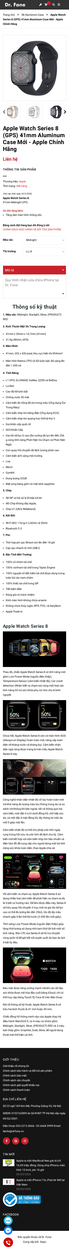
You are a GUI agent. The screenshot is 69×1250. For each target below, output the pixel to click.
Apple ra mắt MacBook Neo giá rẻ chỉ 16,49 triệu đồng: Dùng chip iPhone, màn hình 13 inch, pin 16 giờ (40, 1165)
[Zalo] (8, 1220)
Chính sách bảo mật (15, 1075)
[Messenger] (8, 1230)
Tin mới (9, 1154)
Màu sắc (8, 239)
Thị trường (9, 251)
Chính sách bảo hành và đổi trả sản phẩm (27, 1070)
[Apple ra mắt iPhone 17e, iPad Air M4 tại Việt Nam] (8, 1182)
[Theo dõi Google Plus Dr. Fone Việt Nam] (15, 1141)
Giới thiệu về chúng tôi (16, 1065)
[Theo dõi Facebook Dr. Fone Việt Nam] (6, 1141)
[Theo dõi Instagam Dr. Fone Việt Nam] (25, 1141)
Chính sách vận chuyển (16, 1080)
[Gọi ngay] (8, 1242)
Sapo (43, 1241)
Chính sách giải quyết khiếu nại (21, 1085)
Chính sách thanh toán (16, 1089)
